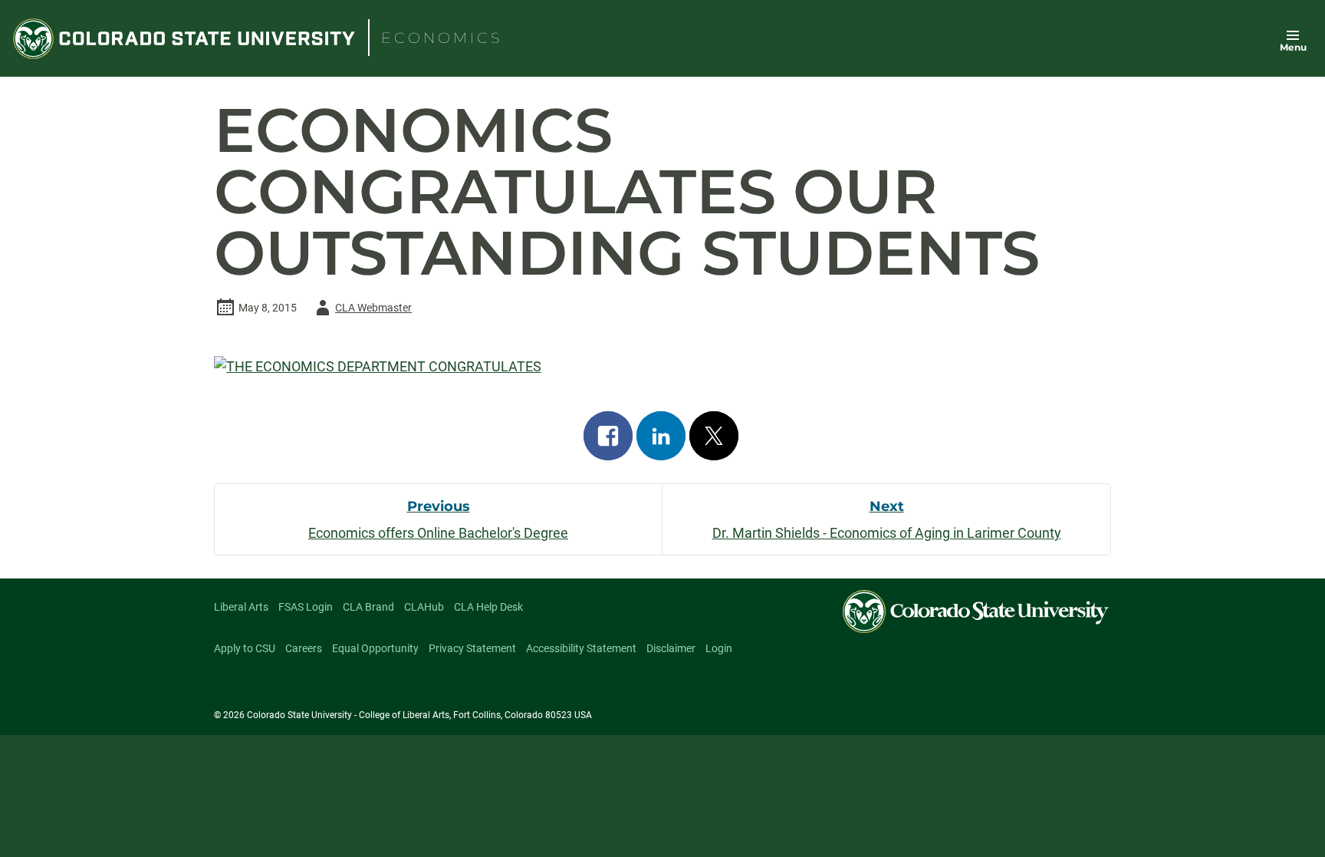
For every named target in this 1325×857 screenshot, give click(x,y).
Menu (1293, 47)
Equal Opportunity (375, 648)
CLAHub (424, 607)
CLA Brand (368, 607)
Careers (303, 648)
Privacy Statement (472, 648)
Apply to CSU (244, 648)
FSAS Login (305, 607)
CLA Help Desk (488, 607)
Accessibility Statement (581, 648)
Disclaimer (670, 648)
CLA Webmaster (361, 310)
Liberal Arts (241, 607)
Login (718, 648)
